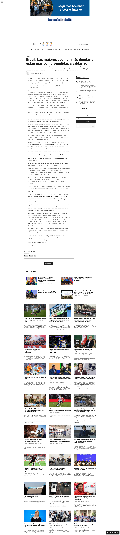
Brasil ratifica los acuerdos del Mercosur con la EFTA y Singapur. (83, 279)
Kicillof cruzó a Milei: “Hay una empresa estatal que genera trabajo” (60, 440)
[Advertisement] (60, 32)
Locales (55, 49)
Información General (81, 353)
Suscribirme (86, 121)
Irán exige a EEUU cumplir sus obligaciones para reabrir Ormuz (83, 350)
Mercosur (28, 56)
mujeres (33, 251)
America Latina (77, 49)
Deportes (61, 49)
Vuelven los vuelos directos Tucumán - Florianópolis (32, 497)
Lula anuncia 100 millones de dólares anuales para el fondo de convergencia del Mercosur (83, 292)
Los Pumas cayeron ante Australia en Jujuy (35, 377)
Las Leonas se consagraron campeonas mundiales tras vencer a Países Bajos (34, 351)
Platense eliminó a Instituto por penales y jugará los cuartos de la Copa (34, 469)
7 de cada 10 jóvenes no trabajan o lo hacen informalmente (60, 524)
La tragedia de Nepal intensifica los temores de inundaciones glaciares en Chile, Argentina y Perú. (84, 410)
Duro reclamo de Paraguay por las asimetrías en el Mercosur (47, 291)
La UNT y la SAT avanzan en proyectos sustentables (57, 468)
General (43, 49)
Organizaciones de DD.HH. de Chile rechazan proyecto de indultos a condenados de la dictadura (84, 320)
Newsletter (86, 108)
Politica (36, 49)
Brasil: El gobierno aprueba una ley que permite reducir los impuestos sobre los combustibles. (59, 320)
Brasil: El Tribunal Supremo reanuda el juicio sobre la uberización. (59, 497)
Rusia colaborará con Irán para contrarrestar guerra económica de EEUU (34, 525)
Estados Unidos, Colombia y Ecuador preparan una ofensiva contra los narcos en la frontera (35, 410)
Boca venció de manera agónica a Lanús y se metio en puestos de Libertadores (59, 351)
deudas (28, 251)
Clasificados (85, 49)
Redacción (32, 73)
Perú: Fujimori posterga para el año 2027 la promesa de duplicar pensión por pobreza (85, 498)
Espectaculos (68, 49)
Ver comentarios (48, 263)
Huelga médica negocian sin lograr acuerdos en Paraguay (84, 524)
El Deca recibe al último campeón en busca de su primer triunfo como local (35, 320)
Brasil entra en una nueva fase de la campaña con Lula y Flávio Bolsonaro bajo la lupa (60, 378)
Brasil (25, 251)
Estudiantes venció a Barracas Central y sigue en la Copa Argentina (60, 409)
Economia (50, 49)
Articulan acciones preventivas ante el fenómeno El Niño (85, 468)
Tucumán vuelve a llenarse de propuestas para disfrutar (33, 440)
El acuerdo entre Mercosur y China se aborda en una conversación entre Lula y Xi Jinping (46, 279)
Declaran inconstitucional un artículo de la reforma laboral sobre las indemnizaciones (85, 441)
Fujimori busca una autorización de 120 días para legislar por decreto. (84, 377)
